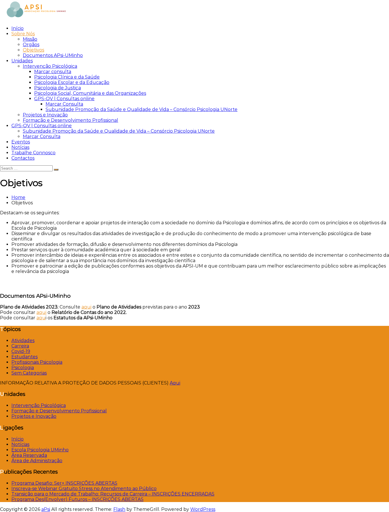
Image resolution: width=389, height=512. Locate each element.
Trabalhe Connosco (33, 152)
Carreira (20, 346)
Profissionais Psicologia (36, 362)
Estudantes (24, 356)
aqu (41, 317)
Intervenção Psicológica (50, 66)
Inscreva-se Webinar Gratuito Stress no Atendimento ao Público (84, 488)
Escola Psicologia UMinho (40, 450)
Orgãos (31, 44)
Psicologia (22, 367)
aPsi (45, 509)
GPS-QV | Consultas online (64, 98)
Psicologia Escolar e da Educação (71, 82)
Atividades (22, 340)
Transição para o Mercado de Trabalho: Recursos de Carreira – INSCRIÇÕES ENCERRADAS (112, 494)
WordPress (202, 509)
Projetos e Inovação (45, 115)
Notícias (20, 147)
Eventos (20, 142)
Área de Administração (36, 460)
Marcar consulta (52, 71)
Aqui (175, 383)
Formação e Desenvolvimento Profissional (70, 120)
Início (17, 28)
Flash (119, 509)
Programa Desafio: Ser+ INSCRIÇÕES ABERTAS (64, 483)
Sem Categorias (29, 373)
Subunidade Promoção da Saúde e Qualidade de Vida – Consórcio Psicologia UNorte (142, 109)
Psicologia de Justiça (57, 88)
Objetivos (33, 50)
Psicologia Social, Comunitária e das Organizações (90, 93)
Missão (30, 39)
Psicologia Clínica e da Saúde (67, 77)
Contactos (22, 158)
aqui (86, 307)
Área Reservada (29, 455)
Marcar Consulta (64, 104)
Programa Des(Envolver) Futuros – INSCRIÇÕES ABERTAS (77, 499)
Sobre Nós (23, 33)
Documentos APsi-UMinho (53, 55)
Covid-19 (20, 351)
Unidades (22, 60)
